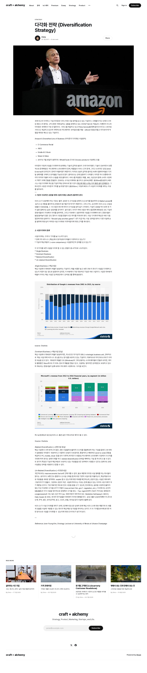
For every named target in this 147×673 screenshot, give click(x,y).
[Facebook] (76, 645)
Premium (54, 5)
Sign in (124, 5)
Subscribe (135, 5)
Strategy (72, 5)
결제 (38, 5)
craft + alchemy (15, 5)
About (31, 5)
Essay (63, 5)
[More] (89, 5)
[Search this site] (117, 5)
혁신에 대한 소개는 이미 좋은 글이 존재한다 (93, 183)
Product (82, 5)
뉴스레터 (45, 5)
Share (107, 38)
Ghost (138, 655)
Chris (43, 37)
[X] (71, 645)
